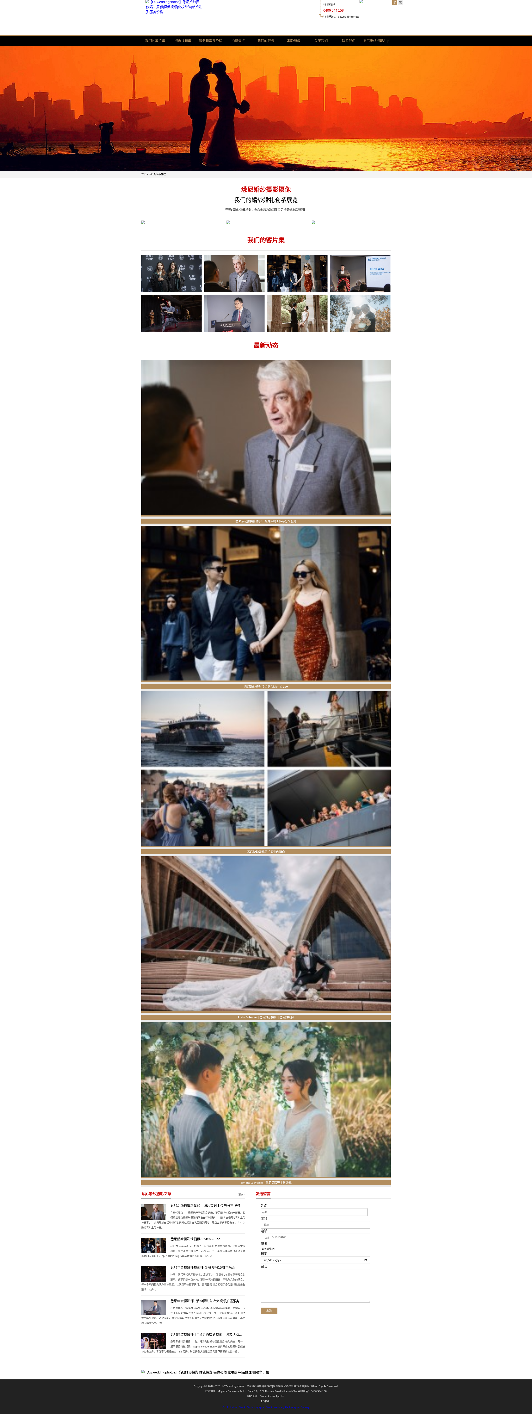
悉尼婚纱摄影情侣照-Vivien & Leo (266, 686)
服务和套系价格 (210, 41)
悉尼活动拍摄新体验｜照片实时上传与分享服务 (266, 521)
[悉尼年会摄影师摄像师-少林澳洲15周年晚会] (171, 313)
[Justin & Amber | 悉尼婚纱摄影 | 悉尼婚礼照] (266, 934)
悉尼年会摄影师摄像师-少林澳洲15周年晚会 (202, 1267)
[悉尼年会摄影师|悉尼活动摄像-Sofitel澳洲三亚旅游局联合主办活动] (360, 273)
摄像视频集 (183, 41)
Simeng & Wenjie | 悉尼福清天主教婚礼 (266, 1182)
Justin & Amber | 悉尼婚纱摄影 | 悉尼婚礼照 (266, 1017)
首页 (143, 174)
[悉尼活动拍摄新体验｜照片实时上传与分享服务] (234, 273)
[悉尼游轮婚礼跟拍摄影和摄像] (266, 769)
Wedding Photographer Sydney (291, 1407)
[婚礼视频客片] (180, 223)
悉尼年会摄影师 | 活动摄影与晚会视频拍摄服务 (204, 1301)
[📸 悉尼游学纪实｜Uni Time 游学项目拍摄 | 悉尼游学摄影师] (171, 273)
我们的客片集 (155, 41)
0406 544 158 (333, 10)
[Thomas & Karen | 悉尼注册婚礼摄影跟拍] (360, 313)
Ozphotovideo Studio (234, 1407)
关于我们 (321, 41)
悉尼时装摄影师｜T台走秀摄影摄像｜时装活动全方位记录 (213, 1334)
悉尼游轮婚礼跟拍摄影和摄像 (266, 851)
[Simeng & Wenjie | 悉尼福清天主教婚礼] (266, 1100)
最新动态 (266, 345)
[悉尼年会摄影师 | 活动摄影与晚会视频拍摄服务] (234, 313)
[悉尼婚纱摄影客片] (351, 223)
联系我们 (348, 41)
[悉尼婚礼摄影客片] (266, 223)
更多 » (241, 1194)
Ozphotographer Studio (260, 1407)
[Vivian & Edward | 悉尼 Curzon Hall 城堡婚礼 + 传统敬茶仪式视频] (297, 313)
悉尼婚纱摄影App (376, 41)
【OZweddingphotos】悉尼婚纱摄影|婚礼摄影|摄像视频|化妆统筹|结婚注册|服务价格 (268, 1386)
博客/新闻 (293, 41)
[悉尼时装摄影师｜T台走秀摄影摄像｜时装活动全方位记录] (153, 1341)
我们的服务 (265, 41)
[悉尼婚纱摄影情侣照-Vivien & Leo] (297, 273)
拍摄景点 (238, 41)
